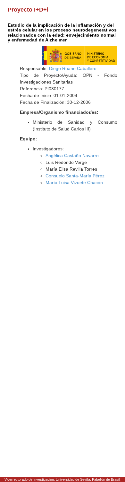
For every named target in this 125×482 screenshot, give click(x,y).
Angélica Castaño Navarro (72, 155)
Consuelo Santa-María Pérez (75, 175)
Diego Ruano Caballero (72, 68)
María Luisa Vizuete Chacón (74, 182)
